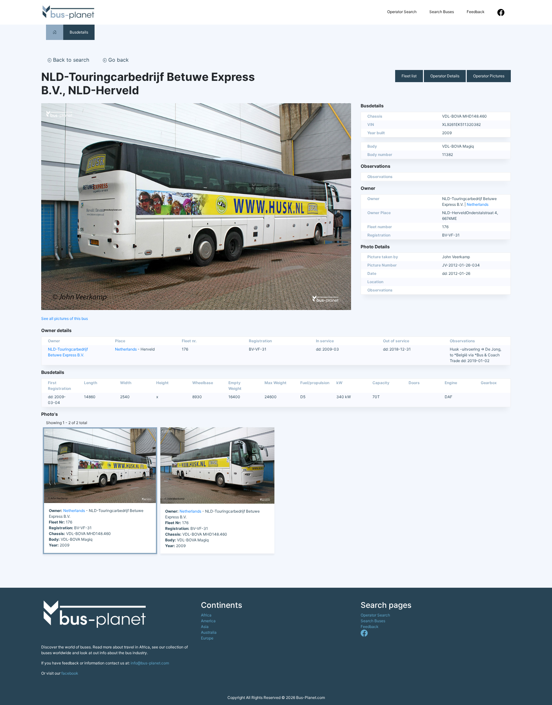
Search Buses (441, 11)
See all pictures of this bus (64, 318)
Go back (118, 60)
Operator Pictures (488, 76)
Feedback (476, 11)
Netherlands (477, 204)
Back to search (70, 60)
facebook (69, 673)
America (208, 620)
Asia (205, 626)
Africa (206, 615)
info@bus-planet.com (150, 663)
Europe (207, 638)
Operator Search (402, 11)
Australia (209, 632)
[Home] (55, 32)
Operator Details (444, 76)
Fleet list (409, 76)
